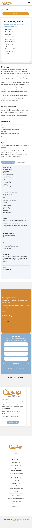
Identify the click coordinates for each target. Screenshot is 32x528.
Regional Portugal (16, 465)
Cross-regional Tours (16, 468)
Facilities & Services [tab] (8, 162)
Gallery (15, 14)
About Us (7, 315)
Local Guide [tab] (21, 162)
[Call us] (26, 3)
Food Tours (16, 491)
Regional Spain (16, 463)
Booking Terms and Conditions (16, 498)
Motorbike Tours (16, 483)
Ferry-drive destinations (16, 473)
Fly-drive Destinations (16, 470)
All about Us (13, 422)
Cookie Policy (16, 504)
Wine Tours (16, 486)
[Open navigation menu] (29, 3)
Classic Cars (16, 480)
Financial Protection (16, 501)
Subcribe (16, 363)
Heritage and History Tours (16, 488)
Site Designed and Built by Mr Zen (22, 519)
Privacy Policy (16, 506)
